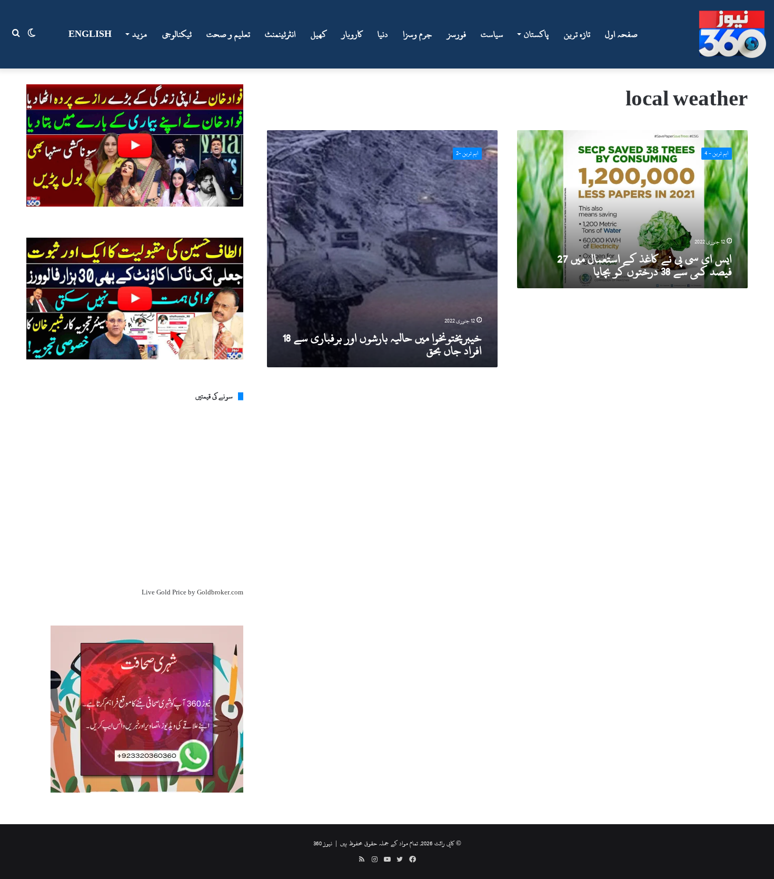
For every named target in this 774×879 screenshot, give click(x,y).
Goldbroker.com (220, 592)
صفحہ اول (621, 34)
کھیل (319, 34)
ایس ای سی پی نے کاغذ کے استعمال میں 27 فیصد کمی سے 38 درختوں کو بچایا (644, 265)
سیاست (492, 34)
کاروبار (352, 34)
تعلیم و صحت (228, 34)
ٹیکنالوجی (177, 34)
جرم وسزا (417, 34)
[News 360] (732, 34)
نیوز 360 (322, 843)
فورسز (456, 34)
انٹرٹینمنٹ (280, 34)
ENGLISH (90, 34)
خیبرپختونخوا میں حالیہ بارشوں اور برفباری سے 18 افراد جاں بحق (382, 344)
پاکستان (536, 34)
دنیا (383, 34)
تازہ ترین (577, 34)
